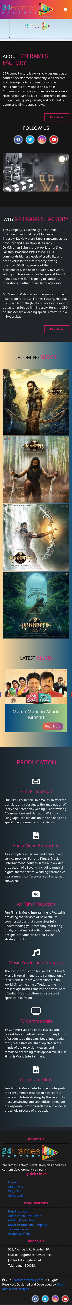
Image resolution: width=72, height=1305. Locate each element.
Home (12, 1182)
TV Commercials (19, 1229)
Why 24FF (14, 1191)
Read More (57, 117)
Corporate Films (19, 1234)
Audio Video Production (24, 1216)
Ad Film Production (21, 1220)
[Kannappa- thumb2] (36, 402)
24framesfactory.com (28, 1280)
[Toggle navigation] (66, 9)
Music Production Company (27, 1225)
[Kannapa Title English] (36, 537)
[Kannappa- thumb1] (36, 469)
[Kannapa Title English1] (36, 605)
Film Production (19, 1211)
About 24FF (16, 1187)
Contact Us (15, 1196)
